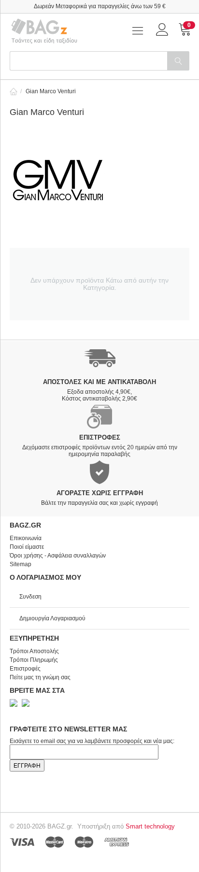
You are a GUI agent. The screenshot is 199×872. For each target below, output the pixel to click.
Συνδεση (30, 596)
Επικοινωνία (26, 538)
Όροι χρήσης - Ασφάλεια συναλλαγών (58, 555)
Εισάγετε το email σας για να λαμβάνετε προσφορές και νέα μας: (92, 741)
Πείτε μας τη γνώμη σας (40, 677)
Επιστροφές (25, 668)
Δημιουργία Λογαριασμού (52, 618)
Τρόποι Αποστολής (34, 651)
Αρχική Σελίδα (13, 91)
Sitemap (20, 564)
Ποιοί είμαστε (27, 546)
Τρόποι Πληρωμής (34, 660)
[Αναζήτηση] (178, 61)
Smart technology (150, 826)
